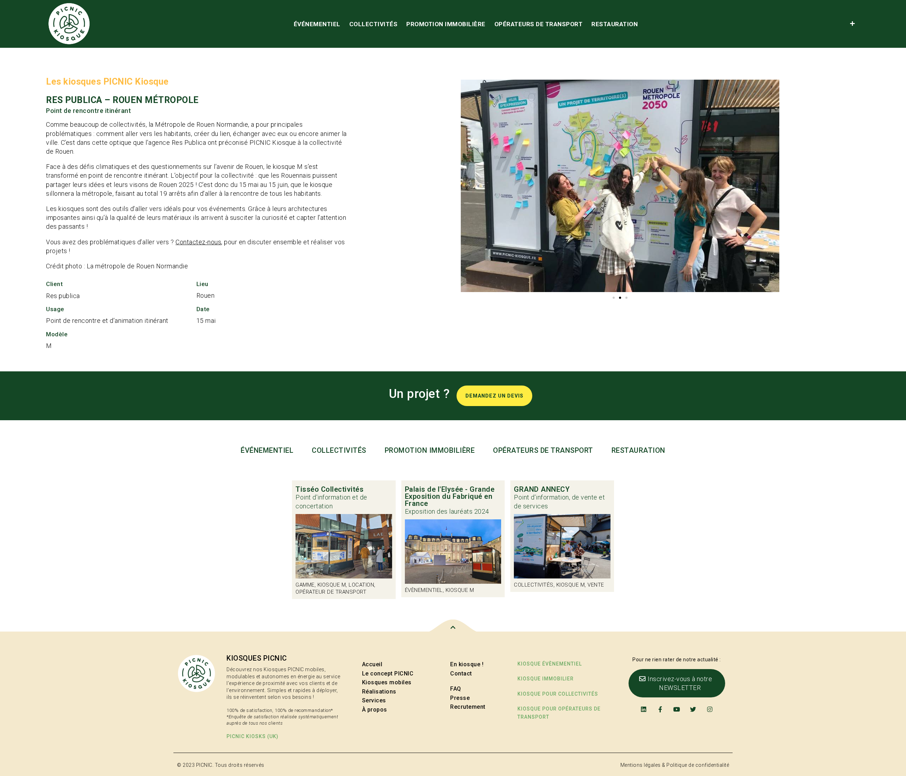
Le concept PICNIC (388, 673)
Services (374, 700)
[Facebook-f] (660, 709)
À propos (374, 709)
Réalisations (379, 691)
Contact (461, 673)
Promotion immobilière (446, 24)
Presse (460, 698)
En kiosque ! (466, 664)
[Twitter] (693, 709)
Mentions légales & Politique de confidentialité (674, 765)
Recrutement (468, 706)
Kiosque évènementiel (549, 664)
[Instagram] (709, 709)
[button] (614, 298)
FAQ (455, 688)
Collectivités (373, 24)
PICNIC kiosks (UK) (252, 736)
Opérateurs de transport (538, 24)
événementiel (317, 24)
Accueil (372, 664)
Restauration (614, 24)
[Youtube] (676, 709)
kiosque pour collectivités (557, 694)
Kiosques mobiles (387, 682)
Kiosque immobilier (545, 678)
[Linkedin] (643, 709)
